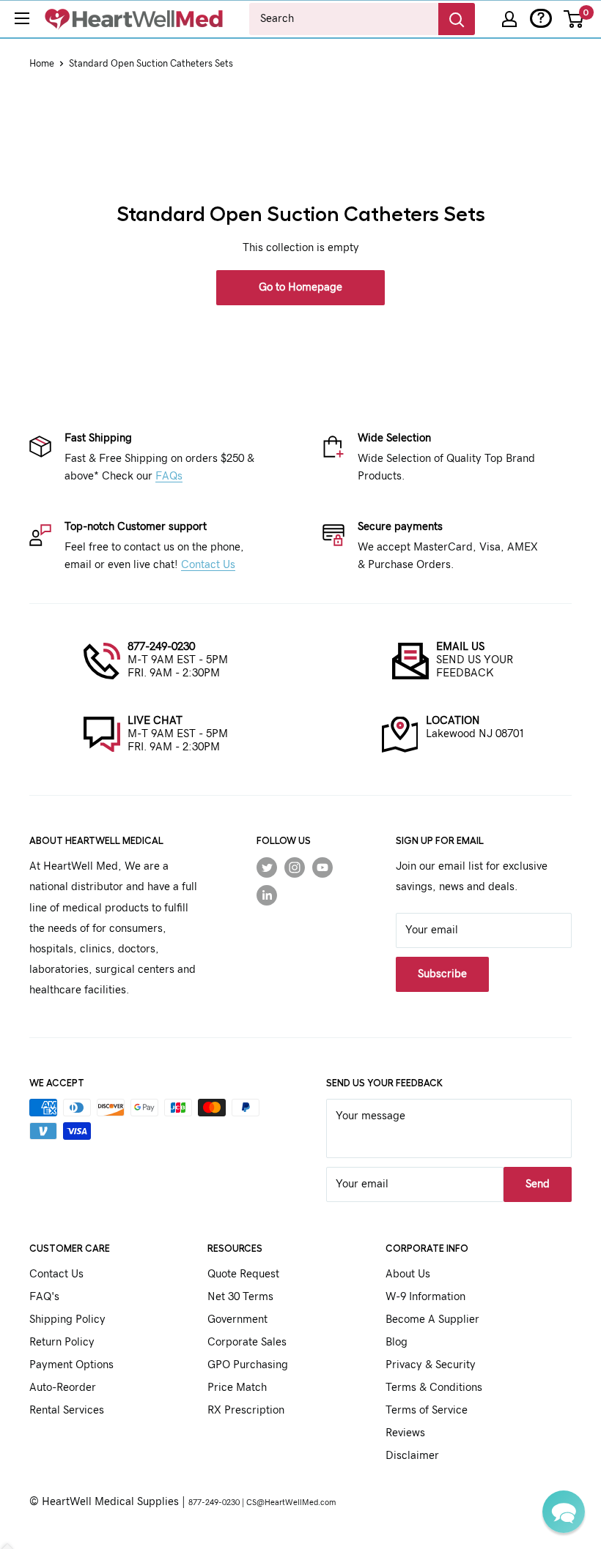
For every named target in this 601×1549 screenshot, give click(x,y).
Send (538, 1184)
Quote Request (243, 1274)
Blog (397, 1342)
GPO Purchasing (247, 1364)
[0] (574, 19)
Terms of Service (427, 1410)
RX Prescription (245, 1410)
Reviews (405, 1432)
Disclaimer (412, 1455)
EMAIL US (460, 646)
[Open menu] (22, 18)
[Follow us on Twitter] (267, 866)
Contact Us (208, 564)
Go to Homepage (300, 287)
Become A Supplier (432, 1319)
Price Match (237, 1387)
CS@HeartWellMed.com (291, 1502)
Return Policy (62, 1342)
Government (237, 1319)
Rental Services (66, 1410)
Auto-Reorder (62, 1387)
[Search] (456, 19)
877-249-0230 (161, 646)
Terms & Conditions (434, 1387)
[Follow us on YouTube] (322, 866)
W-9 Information (425, 1296)
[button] (563, 1511)
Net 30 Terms (240, 1296)
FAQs (168, 476)
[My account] (509, 19)
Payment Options (71, 1364)
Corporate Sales (247, 1342)
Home (41, 64)
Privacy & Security (431, 1364)
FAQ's (44, 1296)
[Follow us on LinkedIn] (267, 895)
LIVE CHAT (155, 720)
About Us (408, 1274)
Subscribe (442, 973)
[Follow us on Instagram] (294, 866)
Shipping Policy (67, 1319)
